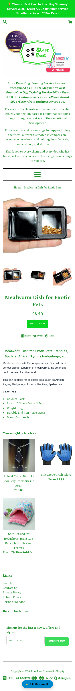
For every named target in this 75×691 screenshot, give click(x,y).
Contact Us (10, 588)
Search (7, 583)
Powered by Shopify (53, 671)
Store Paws (36, 671)
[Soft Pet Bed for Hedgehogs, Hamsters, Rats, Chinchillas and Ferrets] (19, 514)
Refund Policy (12, 597)
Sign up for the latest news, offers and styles (33, 630)
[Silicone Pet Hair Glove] (56, 455)
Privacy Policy (12, 592)
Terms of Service (14, 602)
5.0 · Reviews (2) (40, 684)
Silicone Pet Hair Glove (56, 475)
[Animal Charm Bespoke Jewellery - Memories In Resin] (19, 455)
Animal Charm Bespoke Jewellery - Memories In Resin (18, 481)
